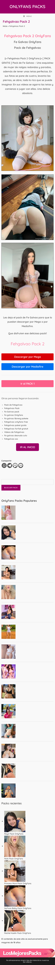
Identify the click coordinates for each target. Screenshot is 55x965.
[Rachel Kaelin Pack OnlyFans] (14, 920)
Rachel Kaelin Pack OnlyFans (17, 933)
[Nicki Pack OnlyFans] (14, 846)
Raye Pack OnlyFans (13, 834)
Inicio (5, 26)
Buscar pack (11, 488)
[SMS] (15, 465)
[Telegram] (9, 465)
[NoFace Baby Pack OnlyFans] (14, 896)
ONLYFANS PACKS (27, 6)
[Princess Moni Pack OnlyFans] (14, 871)
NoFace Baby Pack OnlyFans (17, 908)
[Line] (20, 465)
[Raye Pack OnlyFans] (14, 821)
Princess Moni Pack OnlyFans (17, 883)
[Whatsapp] (4, 465)
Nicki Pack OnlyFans (13, 858)
